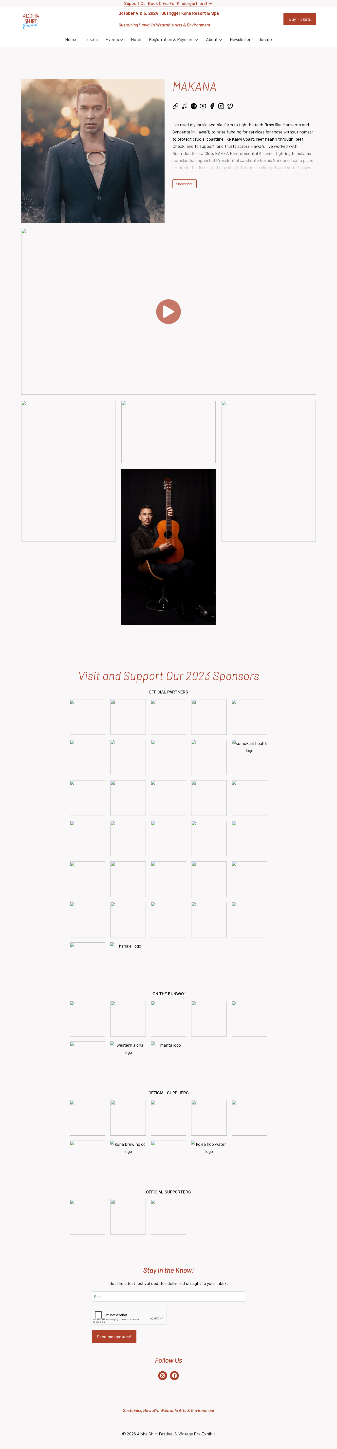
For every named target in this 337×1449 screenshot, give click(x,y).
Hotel (136, 39)
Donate (265, 39)
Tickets (91, 39)
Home (70, 39)
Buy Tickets (300, 19)
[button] (168, 312)
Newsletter (240, 39)
